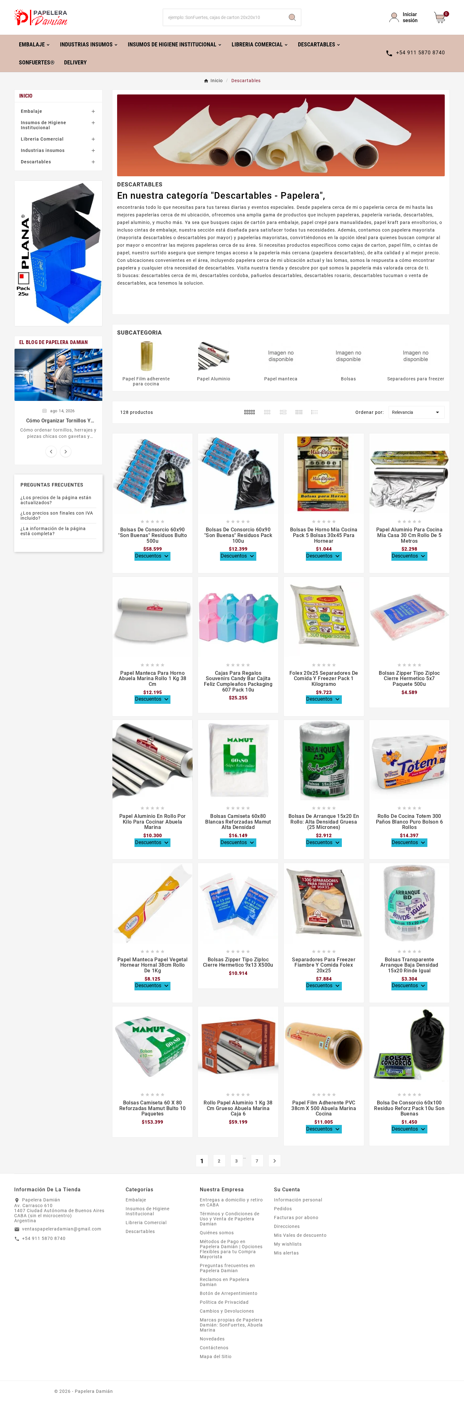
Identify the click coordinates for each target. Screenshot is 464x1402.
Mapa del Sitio (216, 1356)
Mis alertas (286, 1252)
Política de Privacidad (224, 1302)
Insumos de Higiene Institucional (43, 125)
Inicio (26, 96)
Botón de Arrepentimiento (229, 1293)
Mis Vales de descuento (300, 1235)
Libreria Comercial (42, 139)
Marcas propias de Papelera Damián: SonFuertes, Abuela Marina (231, 1325)
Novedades (212, 1338)
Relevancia (416, 412)
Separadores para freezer (415, 378)
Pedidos (283, 1208)
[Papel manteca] (280, 355)
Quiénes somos (217, 1232)
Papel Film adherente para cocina (146, 381)
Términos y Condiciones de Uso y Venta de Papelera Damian (229, 1218)
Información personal (298, 1199)
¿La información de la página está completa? (53, 531)
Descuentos (152, 556)
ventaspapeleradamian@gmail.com (61, 1228)
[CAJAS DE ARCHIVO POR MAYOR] (58, 253)
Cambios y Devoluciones (227, 1311)
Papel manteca (281, 378)
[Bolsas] (348, 355)
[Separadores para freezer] (415, 355)
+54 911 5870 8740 (44, 1238)
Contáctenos (214, 1347)
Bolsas (348, 378)
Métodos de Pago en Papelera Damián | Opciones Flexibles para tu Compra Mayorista (231, 1249)
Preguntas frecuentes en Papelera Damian (227, 1268)
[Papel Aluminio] (213, 355)
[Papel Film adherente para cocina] (146, 355)
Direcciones (287, 1226)
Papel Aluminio (213, 378)
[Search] (292, 17)
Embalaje (31, 111)
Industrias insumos (43, 150)
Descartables (36, 161)
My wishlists (288, 1244)
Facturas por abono (296, 1217)
